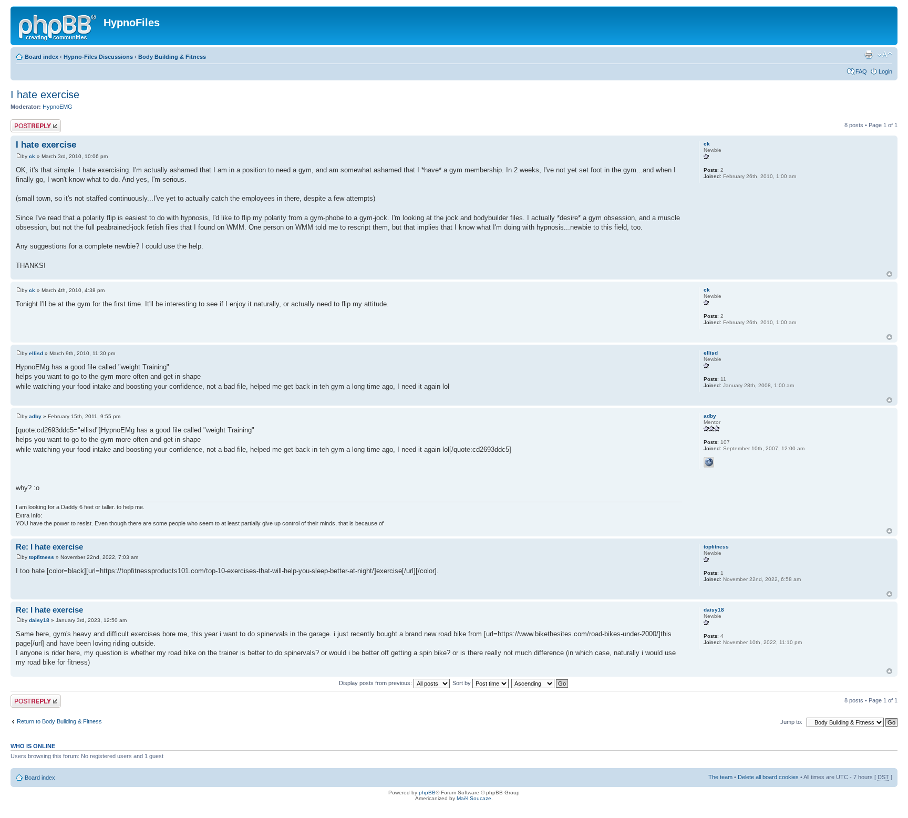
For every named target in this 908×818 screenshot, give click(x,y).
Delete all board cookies (768, 777)
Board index (41, 57)
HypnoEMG (58, 106)
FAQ (861, 71)
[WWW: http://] (709, 462)
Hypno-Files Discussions (98, 57)
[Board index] (58, 26)
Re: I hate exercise (49, 546)
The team (720, 777)
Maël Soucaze (474, 798)
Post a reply (26, 122)
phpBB (427, 792)
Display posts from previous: (376, 683)
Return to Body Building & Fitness (59, 721)
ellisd (36, 353)
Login (885, 71)
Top (889, 274)
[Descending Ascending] (540, 683)
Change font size (884, 54)
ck (32, 156)
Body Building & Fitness (172, 57)
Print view (868, 54)
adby (35, 416)
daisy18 (39, 620)
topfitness (41, 557)
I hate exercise (45, 94)
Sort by (462, 683)
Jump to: (791, 722)
